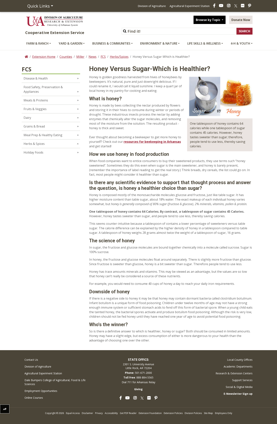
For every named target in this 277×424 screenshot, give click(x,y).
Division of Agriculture (152, 6)
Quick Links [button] (38, 6)
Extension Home (43, 57)
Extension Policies (173, 413)
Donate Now (240, 20)
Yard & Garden (70, 43)
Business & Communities (111, 43)
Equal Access (73, 413)
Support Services (242, 380)
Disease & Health (36, 78)
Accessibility (111, 413)
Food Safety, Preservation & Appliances (43, 89)
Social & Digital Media (239, 387)
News (92, 57)
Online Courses (33, 397)
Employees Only (223, 413)
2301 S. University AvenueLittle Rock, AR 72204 (138, 366)
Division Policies (193, 413)
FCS (103, 57)
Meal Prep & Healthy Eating (43, 135)
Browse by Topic (208, 20)
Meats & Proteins (36, 100)
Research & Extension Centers (234, 373)
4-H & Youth (240, 43)
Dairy (27, 118)
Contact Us (31, 359)
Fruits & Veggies (35, 109)
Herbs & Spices (34, 144)
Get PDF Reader (128, 413)
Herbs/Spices (119, 57)
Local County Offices (240, 359)
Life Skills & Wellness (204, 43)
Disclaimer (87, 413)
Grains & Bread (34, 126)
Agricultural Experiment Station (190, 6)
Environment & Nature (158, 43)
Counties (66, 57)
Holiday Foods (33, 152)
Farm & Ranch (37, 43)
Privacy (99, 413)
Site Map (208, 413)
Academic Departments (238, 366)
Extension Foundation (150, 413)
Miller (80, 57)
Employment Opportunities (40, 391)
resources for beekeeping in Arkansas (152, 142)
